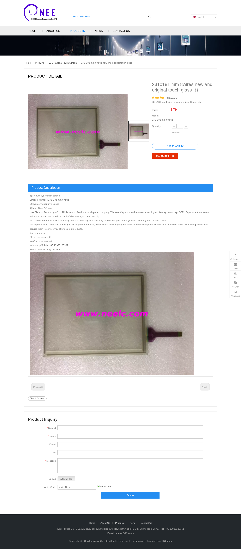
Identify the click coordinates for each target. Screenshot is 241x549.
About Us (105, 523)
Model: (155, 115)
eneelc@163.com (125, 533)
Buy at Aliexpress (165, 155)
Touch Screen (37, 398)
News (132, 523)
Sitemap (167, 541)
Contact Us (146, 523)
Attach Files (66, 479)
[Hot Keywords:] (149, 17)
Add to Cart (173, 146)
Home (92, 523)
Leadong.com (154, 541)
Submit (130, 495)
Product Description (45, 187)
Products (119, 523)
